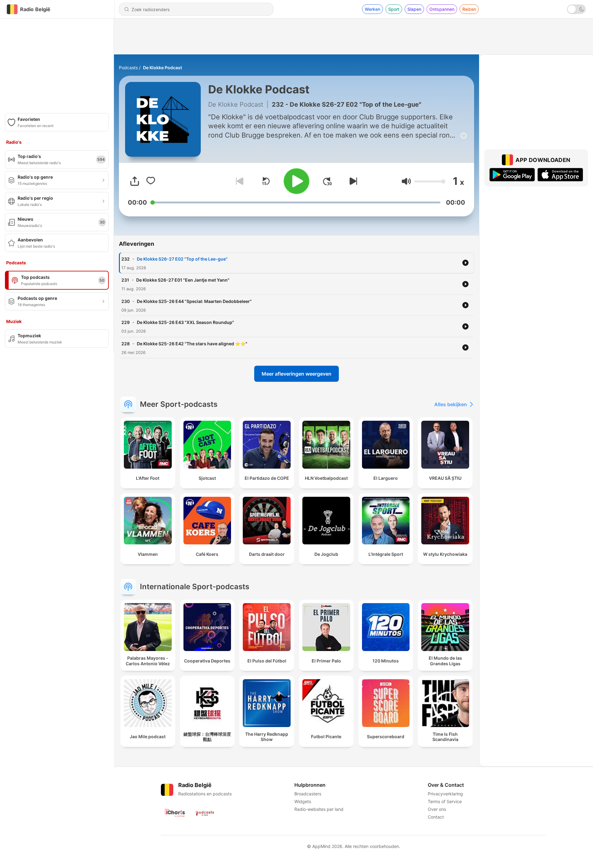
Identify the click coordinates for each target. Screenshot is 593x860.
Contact (436, 817)
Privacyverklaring (445, 793)
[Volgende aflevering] (352, 181)
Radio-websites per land (318, 809)
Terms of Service (445, 801)
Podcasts (128, 67)
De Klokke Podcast (162, 67)
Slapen (414, 9)
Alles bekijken (450, 404)
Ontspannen (441, 9)
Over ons (437, 809)
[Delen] (134, 181)
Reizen (469, 9)
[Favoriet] (151, 181)
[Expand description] (463, 135)
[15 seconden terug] (265, 181)
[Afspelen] (296, 181)
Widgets (302, 801)
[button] (406, 181)
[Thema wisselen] (576, 9)
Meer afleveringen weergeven (296, 374)
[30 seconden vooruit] (327, 181)
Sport (393, 9)
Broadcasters (307, 793)
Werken (372, 9)
